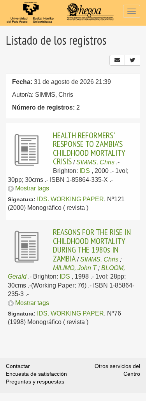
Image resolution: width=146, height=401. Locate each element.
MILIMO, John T (75, 268)
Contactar (18, 366)
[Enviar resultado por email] (117, 60)
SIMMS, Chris (95, 162)
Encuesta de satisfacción (36, 374)
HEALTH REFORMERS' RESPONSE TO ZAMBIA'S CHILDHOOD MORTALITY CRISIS (89, 148)
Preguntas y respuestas (35, 381)
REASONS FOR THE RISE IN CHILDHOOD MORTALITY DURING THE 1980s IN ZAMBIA (92, 245)
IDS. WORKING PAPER (70, 199)
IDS (84, 170)
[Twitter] (132, 60)
